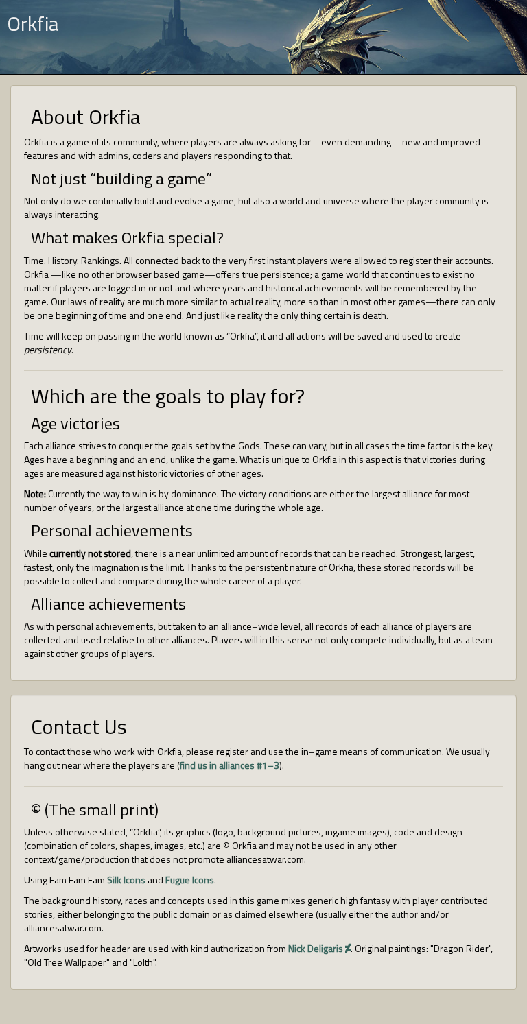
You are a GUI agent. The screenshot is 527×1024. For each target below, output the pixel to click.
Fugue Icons (189, 879)
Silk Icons (126, 879)
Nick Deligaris (316, 948)
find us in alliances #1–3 (229, 765)
